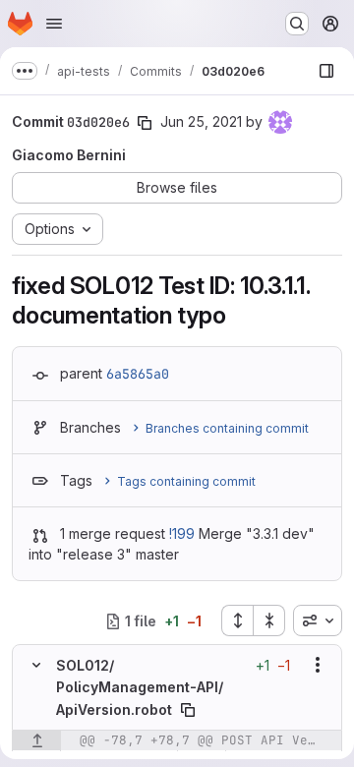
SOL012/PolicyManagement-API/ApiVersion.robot (139, 687)
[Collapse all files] (269, 620)
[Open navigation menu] (54, 23)
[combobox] (317, 620)
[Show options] (317, 665)
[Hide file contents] (36, 665)
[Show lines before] (37, 740)
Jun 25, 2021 (201, 121)
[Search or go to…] (297, 23)
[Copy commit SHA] (144, 123)
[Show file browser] (326, 71)
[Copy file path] (188, 710)
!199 (182, 533)
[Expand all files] (237, 620)
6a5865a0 (137, 374)
